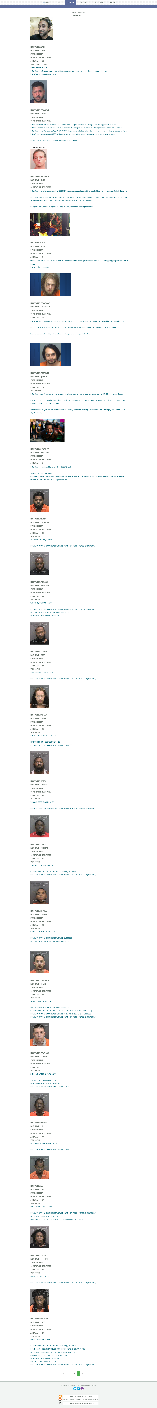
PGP (82, 1385)
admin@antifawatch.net (70, 1385)
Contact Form (90, 1385)
